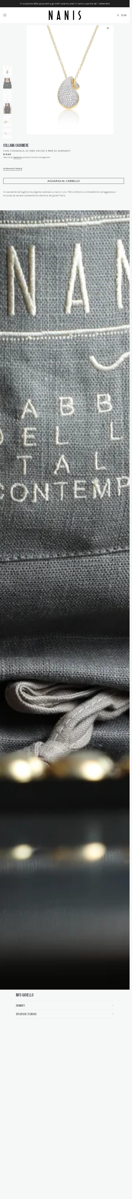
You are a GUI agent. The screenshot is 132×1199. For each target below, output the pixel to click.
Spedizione (17, 157)
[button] (4, 15)
